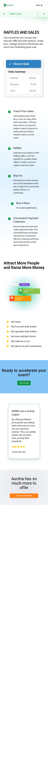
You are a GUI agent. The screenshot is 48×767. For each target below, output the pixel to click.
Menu (38, 5)
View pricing (24, 383)
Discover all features (24, 496)
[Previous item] (4, 14)
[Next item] (43, 14)
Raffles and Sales (21, 32)
